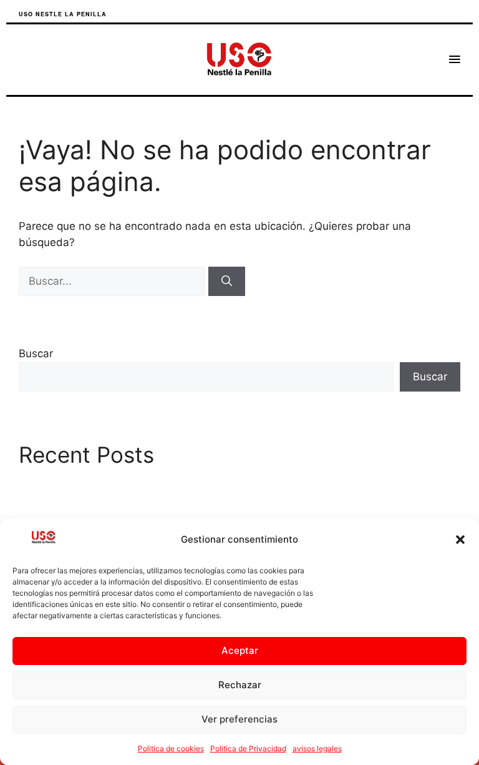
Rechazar (239, 685)
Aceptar (239, 650)
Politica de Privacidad (248, 748)
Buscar (36, 353)
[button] (460, 539)
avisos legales (317, 748)
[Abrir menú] (454, 59)
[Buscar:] (113, 281)
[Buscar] (226, 282)
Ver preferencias (239, 719)
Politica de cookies (171, 748)
